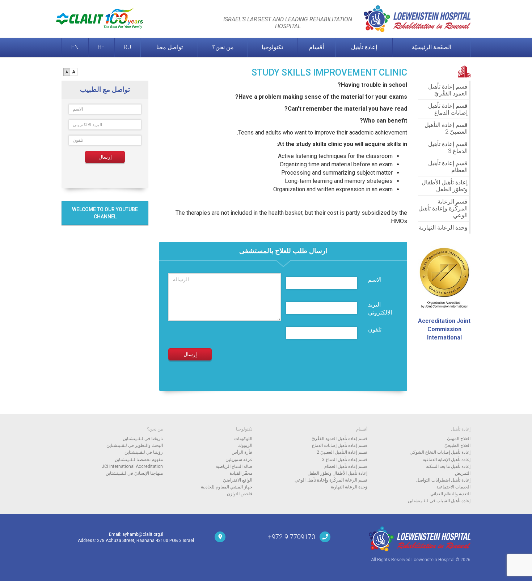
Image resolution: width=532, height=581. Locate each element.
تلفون (374, 329)
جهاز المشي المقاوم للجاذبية (226, 487)
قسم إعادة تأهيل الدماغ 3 (448, 147)
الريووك (245, 445)
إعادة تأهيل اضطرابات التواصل (443, 480)
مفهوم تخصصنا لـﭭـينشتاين (139, 459)
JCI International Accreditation (132, 466)
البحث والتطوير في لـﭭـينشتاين (134, 445)
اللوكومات (243, 438)
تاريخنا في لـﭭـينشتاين (143, 438)
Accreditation (444, 329)
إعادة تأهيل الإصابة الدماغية (446, 459)
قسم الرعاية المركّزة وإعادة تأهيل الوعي (443, 208)
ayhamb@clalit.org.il (142, 534)
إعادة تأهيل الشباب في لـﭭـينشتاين (439, 500)
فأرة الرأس (242, 452)
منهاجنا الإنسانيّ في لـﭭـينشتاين (134, 473)
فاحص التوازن (239, 493)
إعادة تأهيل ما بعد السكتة (448, 466)
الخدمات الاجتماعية (453, 487)
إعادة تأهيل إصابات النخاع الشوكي (440, 452)
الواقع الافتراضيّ (237, 480)
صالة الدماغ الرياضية (234, 466)
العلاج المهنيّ (458, 438)
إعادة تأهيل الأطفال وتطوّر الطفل (445, 186)
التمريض (462, 473)
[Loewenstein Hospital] (405, 538)
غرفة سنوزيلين (238, 459)
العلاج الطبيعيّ (457, 445)
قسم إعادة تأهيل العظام (448, 167)
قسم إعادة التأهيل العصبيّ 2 (446, 128)
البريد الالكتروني (380, 308)
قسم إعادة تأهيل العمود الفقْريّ (448, 90)
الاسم (374, 279)
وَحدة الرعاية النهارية (443, 227)
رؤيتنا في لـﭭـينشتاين (143, 452)
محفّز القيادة (241, 473)
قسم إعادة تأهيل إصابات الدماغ (448, 109)
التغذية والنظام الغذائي (450, 493)
